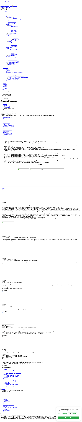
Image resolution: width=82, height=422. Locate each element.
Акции (4, 66)
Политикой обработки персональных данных (67, 412)
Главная (5, 11)
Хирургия (8, 16)
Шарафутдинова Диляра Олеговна (13, 373)
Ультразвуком (14, 54)
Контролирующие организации (12, 79)
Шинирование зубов (12, 49)
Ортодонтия (8, 24)
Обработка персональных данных (13, 80)
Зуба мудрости (14, 18)
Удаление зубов (11, 64)
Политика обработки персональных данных (8, 393)
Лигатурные (13, 30)
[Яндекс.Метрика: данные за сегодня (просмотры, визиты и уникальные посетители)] (5, 414)
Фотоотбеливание (15, 61)
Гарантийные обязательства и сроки (16, 76)
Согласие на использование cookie (7, 394)
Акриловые (15, 38)
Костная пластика (12, 22)
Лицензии (8, 71)
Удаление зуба (11, 17)
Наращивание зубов (12, 57)
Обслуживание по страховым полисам (14, 72)
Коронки (10, 41)
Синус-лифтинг (11, 23)
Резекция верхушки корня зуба (15, 20)
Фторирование (11, 55)
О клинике (5, 68)
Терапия (7, 14)
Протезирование (9, 34)
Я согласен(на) (68, 417)
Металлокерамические (16, 43)
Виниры (12, 58)
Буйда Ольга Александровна (12, 371)
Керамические (14, 27)
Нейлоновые (16, 39)
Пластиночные (14, 37)
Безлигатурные (14, 31)
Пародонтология (9, 48)
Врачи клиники (6, 89)
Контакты (5, 86)
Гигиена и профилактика (11, 50)
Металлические (14, 26)
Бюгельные (13, 40)
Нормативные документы (13, 78)
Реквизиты (8, 70)
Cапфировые (13, 28)
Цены (4, 65)
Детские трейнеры (12, 33)
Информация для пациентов (12, 73)
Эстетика (8, 56)
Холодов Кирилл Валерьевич (12, 370)
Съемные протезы (12, 35)
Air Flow (12, 53)
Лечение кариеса (12, 15)
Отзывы (5, 84)
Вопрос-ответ (6, 85)
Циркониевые (14, 46)
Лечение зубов (11, 63)
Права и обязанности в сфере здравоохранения (18, 77)
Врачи (4, 83)
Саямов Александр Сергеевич (12, 375)
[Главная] (14, 6)
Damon (12, 32)
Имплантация (9, 47)
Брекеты (10, 25)
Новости (7, 69)
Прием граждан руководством (14, 75)
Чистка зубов (11, 51)
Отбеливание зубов (12, 60)
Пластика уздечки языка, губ (14, 19)
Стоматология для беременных (12, 62)
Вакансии (8, 81)
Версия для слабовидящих (6, 6)
